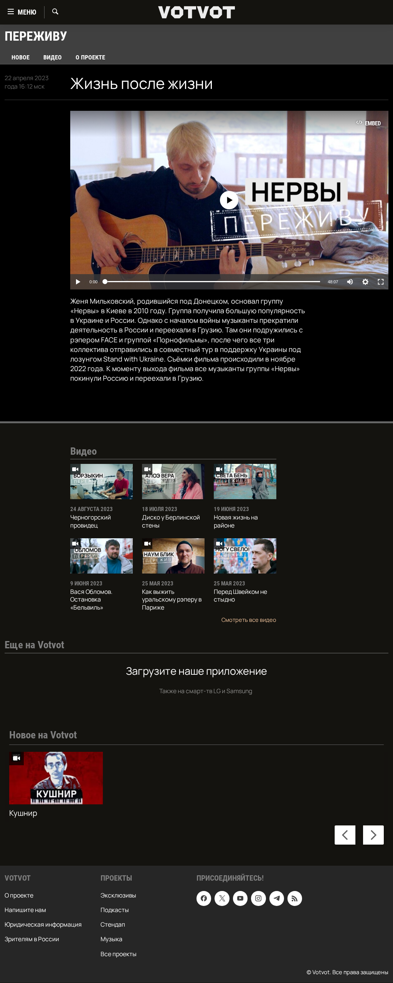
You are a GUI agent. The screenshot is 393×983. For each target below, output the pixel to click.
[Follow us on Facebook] (203, 898)
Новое (21, 57)
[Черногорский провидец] (101, 481)
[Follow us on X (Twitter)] (222, 898)
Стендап (113, 925)
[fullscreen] (380, 281)
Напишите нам (25, 910)
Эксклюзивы (118, 895)
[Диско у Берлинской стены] (173, 481)
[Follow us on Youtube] (240, 898)
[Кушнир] (56, 778)
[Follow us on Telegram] (276, 898)
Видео (52, 57)
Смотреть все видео (248, 619)
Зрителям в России (32, 939)
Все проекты (119, 954)
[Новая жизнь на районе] (245, 481)
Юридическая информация (43, 925)
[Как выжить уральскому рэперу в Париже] (173, 556)
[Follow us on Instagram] (258, 898)
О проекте (90, 57)
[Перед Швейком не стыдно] (245, 556)
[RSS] (294, 898)
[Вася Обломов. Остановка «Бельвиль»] (101, 556)
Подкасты (115, 910)
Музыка (111, 939)
